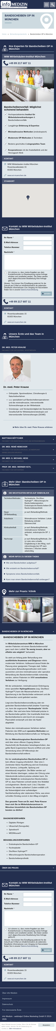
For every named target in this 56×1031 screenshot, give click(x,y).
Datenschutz (7, 1004)
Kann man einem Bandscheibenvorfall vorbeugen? (28, 579)
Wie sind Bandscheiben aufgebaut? (21, 563)
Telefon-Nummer (11, 247)
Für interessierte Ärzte (11, 1010)
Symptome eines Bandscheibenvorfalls (22, 574)
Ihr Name (9, 237)
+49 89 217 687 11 (20, 63)
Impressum (7, 998)
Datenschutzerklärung (29, 290)
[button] (28, 198)
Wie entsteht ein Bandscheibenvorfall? (22, 568)
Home (4, 34)
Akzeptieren (46, 1025)
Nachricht (9, 252)
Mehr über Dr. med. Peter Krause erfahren (33, 427)
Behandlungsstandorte (18, 34)
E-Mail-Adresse (11, 242)
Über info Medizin (9, 993)
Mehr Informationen (15, 1028)
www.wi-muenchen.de (16, 175)
